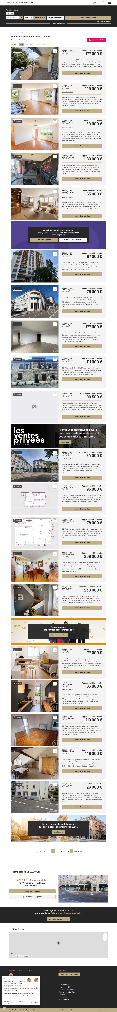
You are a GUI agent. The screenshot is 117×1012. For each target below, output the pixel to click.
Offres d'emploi (63, 984)
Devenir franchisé (64, 987)
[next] (53, 851)
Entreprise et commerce (67, 989)
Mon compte (99, 3)
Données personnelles (66, 1010)
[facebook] (11, 975)
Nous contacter (64, 999)
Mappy (26, 956)
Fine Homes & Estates (66, 992)
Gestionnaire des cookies (100, 1010)
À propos (61, 994)
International (63, 997)
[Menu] (109, 2)
